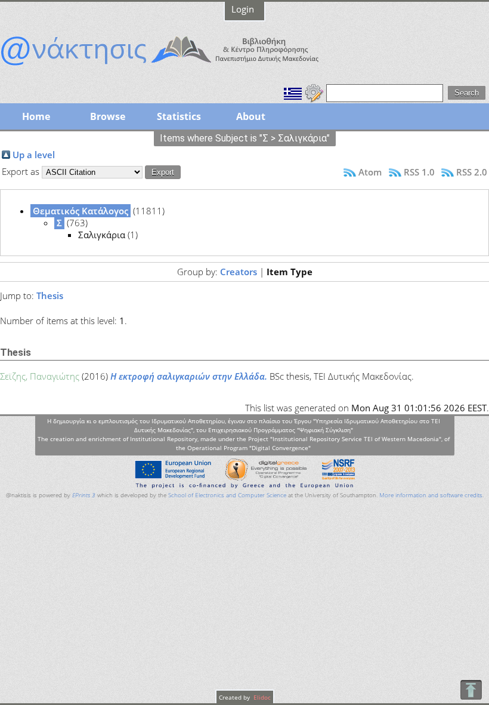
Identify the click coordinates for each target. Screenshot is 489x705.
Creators (238, 272)
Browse (107, 116)
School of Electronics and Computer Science (227, 495)
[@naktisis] (179, 67)
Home (36, 116)
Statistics (179, 116)
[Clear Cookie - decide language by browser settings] (314, 92)
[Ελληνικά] (292, 92)
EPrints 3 (83, 495)
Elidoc (261, 697)
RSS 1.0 (419, 172)
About (250, 116)
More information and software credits (430, 495)
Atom (370, 172)
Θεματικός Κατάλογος (80, 211)
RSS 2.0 (471, 172)
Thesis (49, 295)
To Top (471, 690)
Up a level (34, 155)
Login (242, 9)
